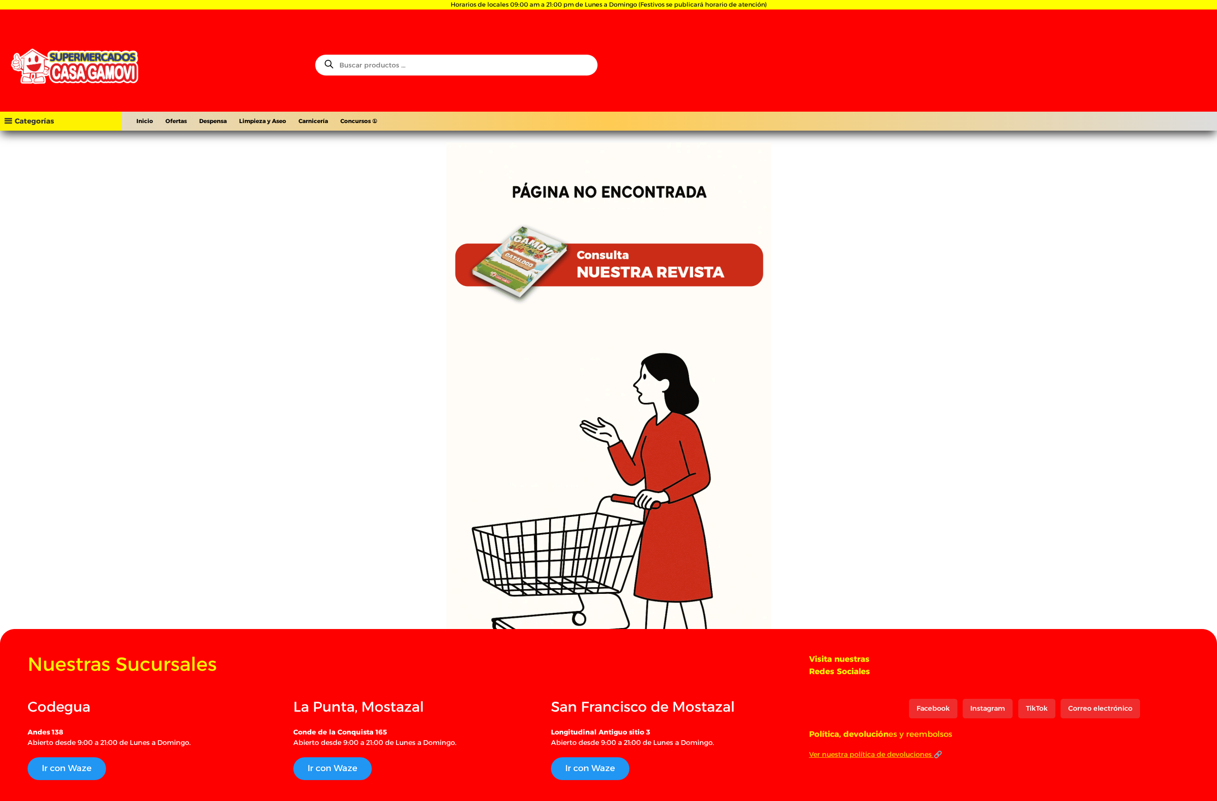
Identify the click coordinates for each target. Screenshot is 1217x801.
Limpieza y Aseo (262, 120)
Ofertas (176, 120)
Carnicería (313, 120)
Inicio (144, 120)
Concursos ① (358, 120)
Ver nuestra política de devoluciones (871, 754)
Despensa (213, 120)
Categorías (34, 120)
